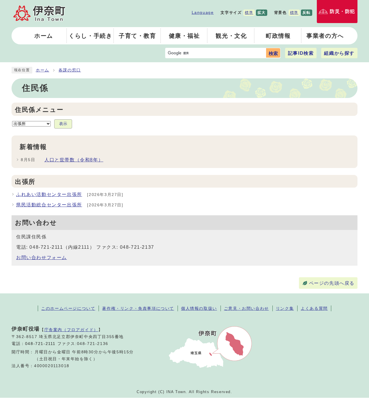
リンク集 (285, 308)
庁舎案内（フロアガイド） (71, 329)
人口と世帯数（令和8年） (73, 159)
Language (203, 12)
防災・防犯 (342, 11)
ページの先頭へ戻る (332, 283)
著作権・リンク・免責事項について (138, 308)
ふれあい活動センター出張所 (49, 194)
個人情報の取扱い (199, 308)
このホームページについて (68, 308)
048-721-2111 (40, 344)
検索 (273, 53)
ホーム (42, 70)
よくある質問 (314, 308)
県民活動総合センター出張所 (49, 204)
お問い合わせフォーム (41, 257)
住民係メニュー (39, 109)
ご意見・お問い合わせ (246, 308)
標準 (249, 12)
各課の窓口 (70, 70)
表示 (63, 124)
